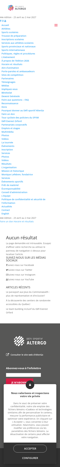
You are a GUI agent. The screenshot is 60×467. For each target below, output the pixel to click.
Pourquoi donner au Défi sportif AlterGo (23, 110)
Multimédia (8, 131)
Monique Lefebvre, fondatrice (17, 174)
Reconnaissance (10, 103)
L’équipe (6, 195)
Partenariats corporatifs (14, 124)
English (5, 213)
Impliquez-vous (10, 89)
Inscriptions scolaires (13, 39)
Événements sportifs (12, 181)
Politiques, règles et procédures (18, 53)
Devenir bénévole (11, 96)
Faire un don (8, 114)
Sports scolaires (10, 32)
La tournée (7, 142)
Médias (5, 85)
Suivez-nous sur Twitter (20, 269)
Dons (4, 106)
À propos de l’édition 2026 (15, 60)
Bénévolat (7, 92)
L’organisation (9, 167)
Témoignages (8, 82)
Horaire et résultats (12, 64)
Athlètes (6, 28)
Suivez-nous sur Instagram (21, 274)
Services (6, 153)
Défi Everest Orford (12, 121)
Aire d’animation (10, 67)
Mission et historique (13, 170)
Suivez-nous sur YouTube (21, 279)
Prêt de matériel (10, 185)
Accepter (30, 448)
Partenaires (8, 78)
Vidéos (5, 138)
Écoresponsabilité (11, 188)
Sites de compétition (12, 74)
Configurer (30, 458)
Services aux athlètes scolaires (18, 42)
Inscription (7, 149)
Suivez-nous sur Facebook (20, 265)
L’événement (8, 57)
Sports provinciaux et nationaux (19, 46)
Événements (8, 146)
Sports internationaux (13, 50)
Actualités (7, 206)
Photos (5, 135)
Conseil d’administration (14, 192)
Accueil (5, 25)
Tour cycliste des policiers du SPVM (20, 117)
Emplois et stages (11, 128)
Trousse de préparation (14, 35)
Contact (6, 210)
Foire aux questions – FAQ (15, 99)
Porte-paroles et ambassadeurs (18, 71)
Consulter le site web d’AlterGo (27, 354)
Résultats (6, 163)
